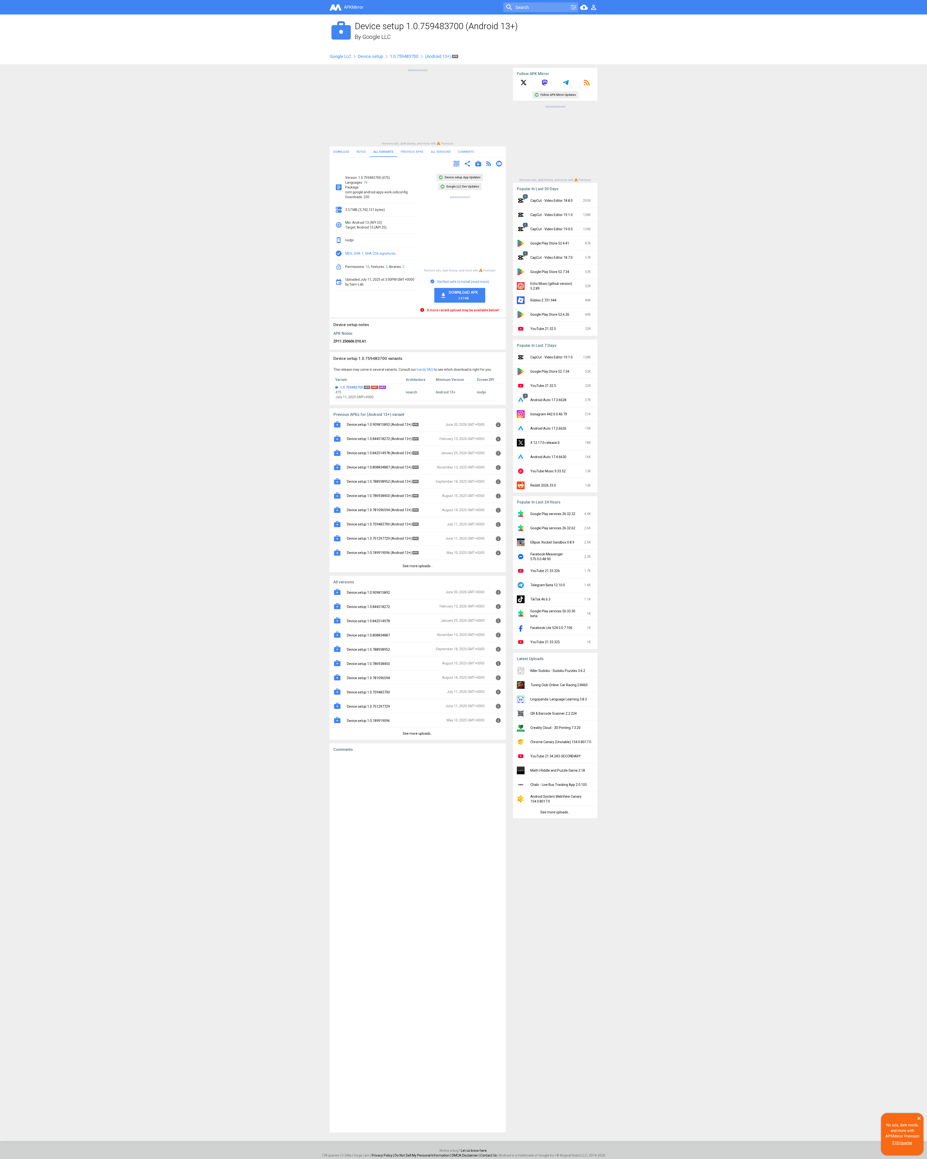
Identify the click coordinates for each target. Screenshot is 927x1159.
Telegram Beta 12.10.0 (547, 585)
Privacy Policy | (383, 1155)
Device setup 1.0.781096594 (368, 678)
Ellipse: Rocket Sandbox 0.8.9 (552, 542)
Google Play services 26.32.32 (552, 514)
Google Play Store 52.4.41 (549, 243)
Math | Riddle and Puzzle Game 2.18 (557, 770)
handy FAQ (425, 369)
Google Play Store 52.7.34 (549, 272)
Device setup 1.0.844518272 (368, 607)
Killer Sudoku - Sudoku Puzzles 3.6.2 (557, 671)
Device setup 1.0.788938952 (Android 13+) (379, 481)
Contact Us (488, 1155)
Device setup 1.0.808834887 (368, 635)
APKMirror (353, 7)
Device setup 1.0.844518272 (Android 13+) (379, 439)
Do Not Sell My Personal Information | (423, 1155)
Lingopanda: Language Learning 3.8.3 (558, 699)
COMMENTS (466, 152)
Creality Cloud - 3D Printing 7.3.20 (555, 728)
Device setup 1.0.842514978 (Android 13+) (379, 453)
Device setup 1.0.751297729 (368, 706)
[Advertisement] (418, 106)
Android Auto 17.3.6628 (548, 400)
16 (367, 267)
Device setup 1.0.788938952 (368, 649)
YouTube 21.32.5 (543, 329)
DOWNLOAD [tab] (341, 152)
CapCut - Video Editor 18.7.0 (551, 257)
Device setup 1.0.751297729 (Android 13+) (379, 538)
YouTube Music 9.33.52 (548, 471)
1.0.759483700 (404, 56)
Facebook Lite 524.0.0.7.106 (551, 628)
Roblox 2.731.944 (543, 300)
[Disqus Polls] (417, 816)
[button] (456, 164)
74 (365, 182)
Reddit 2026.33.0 (543, 485)
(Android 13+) (438, 56)
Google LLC (376, 37)
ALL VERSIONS (441, 152)
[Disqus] (417, 942)
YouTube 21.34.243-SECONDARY (555, 756)
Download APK (463, 295)
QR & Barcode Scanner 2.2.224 (553, 713)
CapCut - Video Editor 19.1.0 (551, 215)
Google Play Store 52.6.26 (549, 314)
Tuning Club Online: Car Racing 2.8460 (559, 685)
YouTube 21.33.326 (545, 571)
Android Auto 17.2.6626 (548, 428)
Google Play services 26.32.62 (552, 528)
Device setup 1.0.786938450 (368, 664)
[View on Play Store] (478, 164)
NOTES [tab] (361, 152)
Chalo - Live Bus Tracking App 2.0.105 (558, 785)
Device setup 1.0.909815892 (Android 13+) (379, 424)
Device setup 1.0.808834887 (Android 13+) (379, 467)
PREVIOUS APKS (412, 152)
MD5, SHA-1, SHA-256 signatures (370, 253)
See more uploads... (418, 566)
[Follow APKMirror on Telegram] (566, 84)
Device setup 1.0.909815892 (368, 592)
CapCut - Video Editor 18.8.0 (551, 200)
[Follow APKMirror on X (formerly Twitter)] (524, 84)
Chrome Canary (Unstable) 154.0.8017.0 (560, 742)
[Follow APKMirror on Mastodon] (545, 84)
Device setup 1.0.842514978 (368, 621)
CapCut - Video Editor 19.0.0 (551, 229)
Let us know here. (474, 1150)
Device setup (370, 56)
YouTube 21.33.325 (545, 642)
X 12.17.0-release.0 (545, 443)
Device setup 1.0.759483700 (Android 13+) (379, 524)
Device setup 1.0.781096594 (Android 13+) (379, 510)
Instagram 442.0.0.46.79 (548, 414)
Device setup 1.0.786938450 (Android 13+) (379, 496)
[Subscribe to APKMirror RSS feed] (587, 84)
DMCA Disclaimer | (466, 1155)
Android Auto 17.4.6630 (548, 457)
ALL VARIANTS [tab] (383, 152)
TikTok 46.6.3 (540, 599)
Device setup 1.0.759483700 (368, 692)
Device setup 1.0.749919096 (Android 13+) (379, 553)
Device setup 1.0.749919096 (368, 721)
